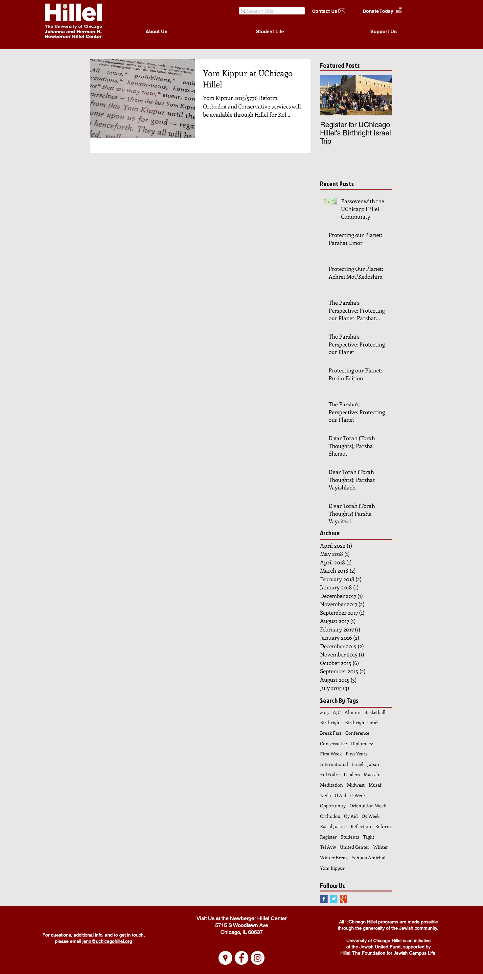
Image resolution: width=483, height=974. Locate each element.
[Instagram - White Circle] (257, 958)
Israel (357, 764)
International (334, 764)
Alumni (352, 712)
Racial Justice (333, 826)
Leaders (352, 774)
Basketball (374, 712)
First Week (331, 753)
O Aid (340, 795)
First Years (356, 753)
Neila (325, 795)
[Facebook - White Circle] (241, 958)
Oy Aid (351, 816)
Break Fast (330, 733)
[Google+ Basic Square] (343, 899)
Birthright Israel (362, 722)
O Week (358, 795)
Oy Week (371, 816)
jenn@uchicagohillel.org (107, 941)
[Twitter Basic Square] (333, 899)
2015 (324, 712)
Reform (383, 826)
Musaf (375, 785)
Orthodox (330, 816)
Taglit (368, 837)
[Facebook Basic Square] (324, 899)
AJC (337, 712)
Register (328, 837)
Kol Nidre (330, 774)
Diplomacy (362, 743)
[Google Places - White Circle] (225, 958)
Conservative (333, 743)
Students (350, 837)
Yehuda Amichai (368, 857)
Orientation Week (368, 805)
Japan (373, 764)
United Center (354, 847)
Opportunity (333, 805)
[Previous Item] (331, 95)
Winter (380, 847)
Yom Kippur (332, 868)
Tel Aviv (328, 847)
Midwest (356, 785)
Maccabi (372, 774)
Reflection (361, 826)
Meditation (331, 785)
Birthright (330, 722)
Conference (357, 733)
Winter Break (334, 857)
